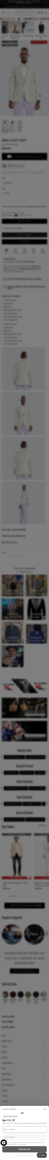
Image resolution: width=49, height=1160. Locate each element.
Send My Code (24, 1149)
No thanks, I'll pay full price (24, 1156)
